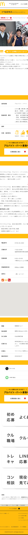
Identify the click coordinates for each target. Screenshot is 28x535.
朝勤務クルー (5, 18)
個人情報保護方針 (15, 526)
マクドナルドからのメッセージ (13, 4)
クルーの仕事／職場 (22, 515)
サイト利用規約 (23, 526)
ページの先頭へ (13, 508)
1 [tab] (22, 48)
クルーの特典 (21, 517)
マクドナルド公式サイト (5, 526)
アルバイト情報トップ (4, 513)
